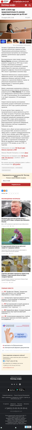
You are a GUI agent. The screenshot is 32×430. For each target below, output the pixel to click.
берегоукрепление (6, 170)
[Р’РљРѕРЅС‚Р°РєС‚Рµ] (2, 191)
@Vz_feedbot (16, 164)
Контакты (26, 404)
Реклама (19, 404)
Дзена (26, 153)
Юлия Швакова (19, 167)
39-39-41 (17, 365)
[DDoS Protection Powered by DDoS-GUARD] (28, 427)
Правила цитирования (16, 405)
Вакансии (13, 404)
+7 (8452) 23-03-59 (8, 365)
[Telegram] (6, 191)
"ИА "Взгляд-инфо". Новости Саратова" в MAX (13, 148)
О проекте (6, 404)
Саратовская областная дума (8, 167)
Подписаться (16, 184)
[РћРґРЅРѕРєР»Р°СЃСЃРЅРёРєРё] (4, 191)
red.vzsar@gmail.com (8, 367)
